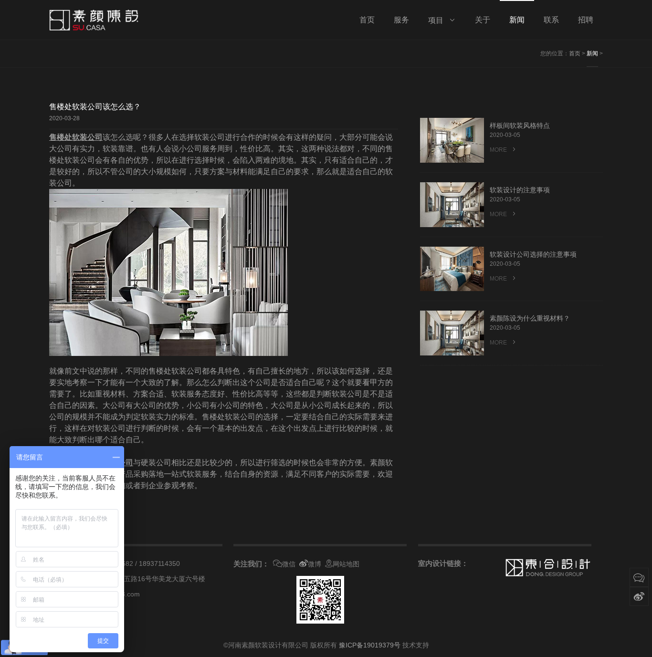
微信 (288, 564)
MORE (499, 149)
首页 (574, 53)
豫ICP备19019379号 (369, 645)
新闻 (592, 53)
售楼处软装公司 (76, 137)
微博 (314, 564)
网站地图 (346, 564)
